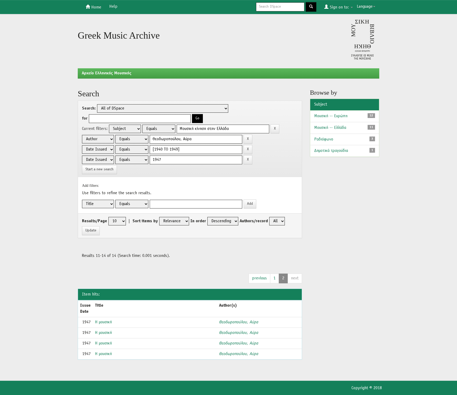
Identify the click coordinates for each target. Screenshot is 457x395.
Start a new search (99, 169)
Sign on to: (339, 7)
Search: (89, 108)
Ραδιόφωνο (323, 139)
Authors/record (254, 221)
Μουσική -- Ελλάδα (330, 128)
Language (365, 6)
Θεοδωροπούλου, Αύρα (238, 322)
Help (113, 6)
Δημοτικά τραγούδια (331, 151)
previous (259, 278)
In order (198, 221)
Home (95, 7)
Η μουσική (103, 322)
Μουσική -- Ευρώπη (331, 116)
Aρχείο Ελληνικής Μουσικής (106, 73)
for (85, 118)
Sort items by (145, 221)
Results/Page (94, 221)
